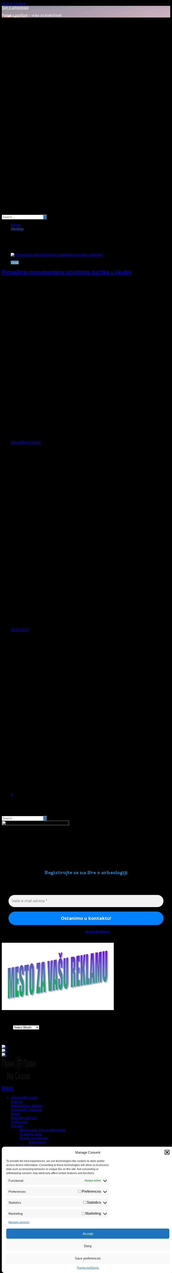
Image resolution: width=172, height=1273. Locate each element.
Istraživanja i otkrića (26, 1106)
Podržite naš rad (24, 1118)
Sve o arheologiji (15, 8)
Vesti (15, 262)
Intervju (16, 1102)
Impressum (37, 1142)
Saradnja (27, 1146)
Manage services (19, 1222)
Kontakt (17, 1126)
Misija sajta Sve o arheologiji (42, 1130)
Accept (88, 1234)
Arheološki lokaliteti (26, 1110)
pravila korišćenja (97, 931)
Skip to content (13, 4)
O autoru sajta (31, 1134)
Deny (88, 1246)
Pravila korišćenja (88, 1267)
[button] (167, 1152)
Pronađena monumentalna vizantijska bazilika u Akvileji (66, 272)
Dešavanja (19, 1122)
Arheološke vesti (24, 1098)
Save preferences (88, 1258)
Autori (15, 1114)
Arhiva (7, 1027)
